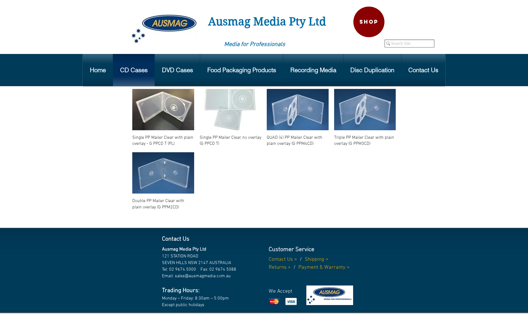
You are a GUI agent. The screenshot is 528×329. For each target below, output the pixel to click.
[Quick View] (163, 109)
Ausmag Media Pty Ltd (267, 21)
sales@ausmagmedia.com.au (203, 276)
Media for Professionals (254, 44)
